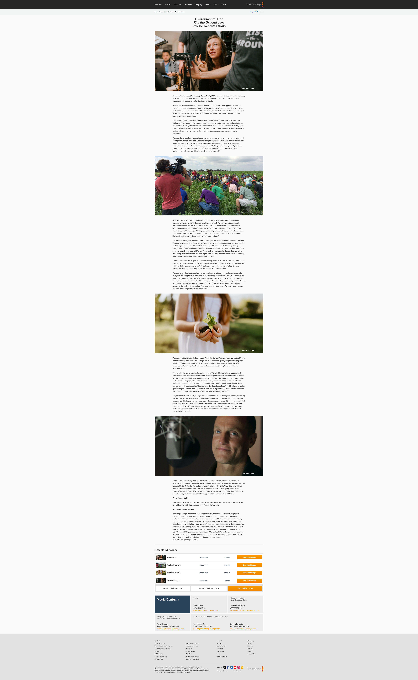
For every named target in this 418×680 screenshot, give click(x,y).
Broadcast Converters (192, 646)
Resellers (168, 4)
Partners (250, 648)
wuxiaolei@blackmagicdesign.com (244, 610)
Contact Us (220, 648)
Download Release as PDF (173, 588)
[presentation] (158, 61)
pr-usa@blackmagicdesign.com (206, 628)
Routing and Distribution (193, 656)
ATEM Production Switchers (162, 648)
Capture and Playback (161, 656)
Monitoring (189, 648)
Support (177, 4)
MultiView (188, 654)
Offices (250, 643)
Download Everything (245, 588)
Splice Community (222, 656)
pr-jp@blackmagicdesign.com (205, 610)
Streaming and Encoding (192, 659)
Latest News (158, 12)
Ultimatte (157, 651)
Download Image (247, 88)
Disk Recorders (159, 654)
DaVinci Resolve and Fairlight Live (164, 646)
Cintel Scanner (159, 659)
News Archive (168, 12)
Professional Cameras (161, 643)
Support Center (221, 646)
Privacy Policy (251, 654)
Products (158, 4)
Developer (188, 4)
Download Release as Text (209, 588)
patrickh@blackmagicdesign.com (170, 629)
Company (198, 4)
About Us (250, 646)
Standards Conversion (192, 643)
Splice (216, 4)
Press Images (179, 12)
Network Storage (190, 651)
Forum (224, 4)
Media (208, 4)
